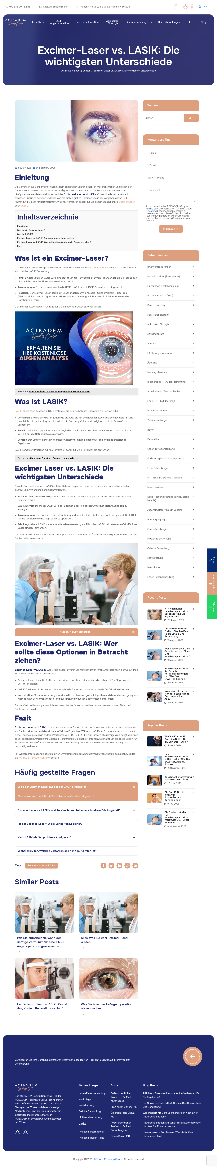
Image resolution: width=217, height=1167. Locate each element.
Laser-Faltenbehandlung (160, 577)
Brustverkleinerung (157, 410)
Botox (150, 429)
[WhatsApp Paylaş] (127, 866)
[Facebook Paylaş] (103, 866)
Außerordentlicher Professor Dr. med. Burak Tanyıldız (121, 1126)
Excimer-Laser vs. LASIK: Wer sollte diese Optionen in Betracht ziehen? (54, 242)
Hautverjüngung (156, 519)
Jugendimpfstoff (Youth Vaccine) (165, 509)
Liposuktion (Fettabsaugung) (163, 286)
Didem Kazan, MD (120, 1136)
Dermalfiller (153, 439)
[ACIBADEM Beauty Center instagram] (192, 6)
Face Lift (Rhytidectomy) (161, 401)
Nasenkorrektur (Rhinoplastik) (163, 276)
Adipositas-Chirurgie (112, 22)
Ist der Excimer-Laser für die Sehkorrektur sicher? (50, 823)
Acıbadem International (91, 1131)
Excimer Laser (127, 201)
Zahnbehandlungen (138, 22)
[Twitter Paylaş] (111, 866)
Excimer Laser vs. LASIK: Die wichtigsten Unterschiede (45, 238)
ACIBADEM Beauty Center (75, 70)
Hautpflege (153, 567)
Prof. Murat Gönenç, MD (124, 1106)
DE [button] (203, 6)
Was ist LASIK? (25, 234)
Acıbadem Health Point (91, 1137)
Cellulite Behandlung (158, 548)
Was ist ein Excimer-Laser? (31, 230)
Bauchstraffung (156, 305)
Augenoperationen (97, 267)
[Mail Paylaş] (135, 866)
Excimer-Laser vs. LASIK (41, 865)
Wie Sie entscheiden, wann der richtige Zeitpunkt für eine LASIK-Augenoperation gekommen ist (41, 942)
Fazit (19, 246)
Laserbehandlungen (158, 468)
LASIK (24, 205)
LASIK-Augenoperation (59, 22)
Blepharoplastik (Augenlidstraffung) (166, 381)
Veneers (152, 343)
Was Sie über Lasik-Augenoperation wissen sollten (106, 1006)
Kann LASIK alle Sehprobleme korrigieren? (44, 837)
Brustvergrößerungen (159, 266)
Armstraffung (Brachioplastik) (163, 391)
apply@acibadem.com (55, 6)
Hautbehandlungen (169, 22)
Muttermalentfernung (159, 538)
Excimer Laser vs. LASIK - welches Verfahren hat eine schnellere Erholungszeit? (69, 810)
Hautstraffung (155, 557)
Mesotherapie (155, 487)
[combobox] (151, 177)
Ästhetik (36, 22)
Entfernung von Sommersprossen (165, 458)
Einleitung (22, 226)
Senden (170, 229)
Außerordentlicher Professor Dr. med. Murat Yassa (121, 1097)
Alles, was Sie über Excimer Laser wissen (105, 940)
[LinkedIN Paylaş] (119, 866)
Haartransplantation (87, 22)
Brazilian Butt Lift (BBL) (160, 295)
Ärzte (192, 22)
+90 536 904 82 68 (19, 6)
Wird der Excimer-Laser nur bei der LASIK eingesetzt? (53, 786)
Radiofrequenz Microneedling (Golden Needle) (168, 498)
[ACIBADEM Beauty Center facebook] (185, 6)
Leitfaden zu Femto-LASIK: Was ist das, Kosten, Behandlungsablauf (42, 1006)
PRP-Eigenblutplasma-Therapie (164, 477)
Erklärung (151, 211)
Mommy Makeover (157, 372)
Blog (203, 22)
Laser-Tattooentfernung (161, 448)
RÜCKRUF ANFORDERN (74, 632)
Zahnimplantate (155, 333)
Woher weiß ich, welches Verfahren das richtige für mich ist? (57, 851)
